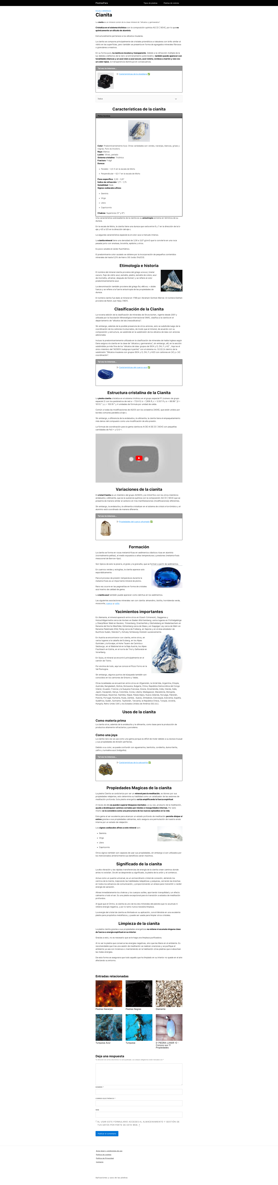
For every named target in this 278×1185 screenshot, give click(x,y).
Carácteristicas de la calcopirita (133, 762)
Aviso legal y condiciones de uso (109, 1151)
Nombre (100, 1087)
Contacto (99, 1162)
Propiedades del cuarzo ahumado (134, 521)
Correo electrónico (106, 1098)
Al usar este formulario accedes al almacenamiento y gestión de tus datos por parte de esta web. (138, 1123)
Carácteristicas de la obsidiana (133, 74)
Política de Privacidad (105, 1158)
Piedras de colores (171, 3)
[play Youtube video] (139, 458)
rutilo (117, 603)
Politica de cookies (103, 1154)
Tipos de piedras (150, 3)
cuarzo (109, 603)
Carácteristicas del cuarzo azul (133, 367)
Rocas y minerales (103, 11)
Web (97, 1110)
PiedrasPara (102, 3)
